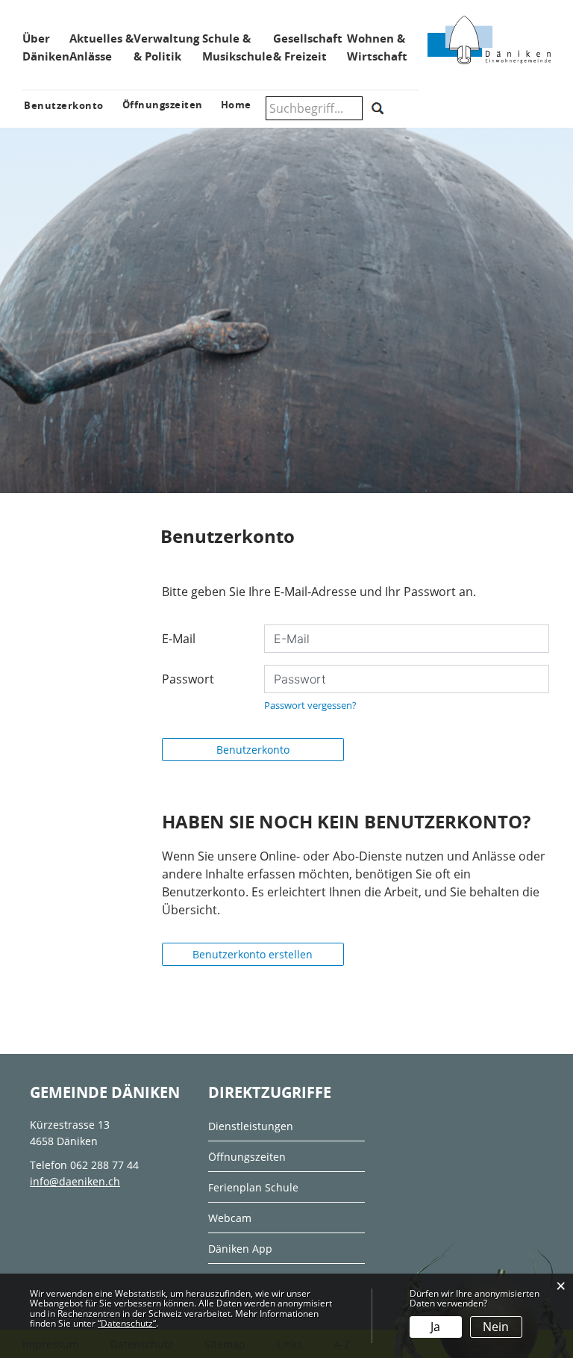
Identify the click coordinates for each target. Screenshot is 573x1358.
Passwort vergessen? (310, 705)
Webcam (229, 1218)
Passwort (188, 679)
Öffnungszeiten (247, 1157)
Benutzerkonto (252, 749)
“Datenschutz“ (127, 1323)
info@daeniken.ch (75, 1181)
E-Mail (178, 638)
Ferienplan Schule (253, 1187)
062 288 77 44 (104, 1165)
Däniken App (240, 1248)
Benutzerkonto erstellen (252, 954)
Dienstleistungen (250, 1126)
